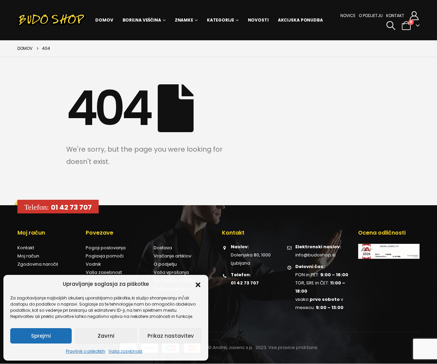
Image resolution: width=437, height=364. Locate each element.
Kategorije (220, 20)
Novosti (258, 20)
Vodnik (93, 264)
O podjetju (371, 15)
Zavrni (106, 335)
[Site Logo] (51, 20)
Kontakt (395, 15)
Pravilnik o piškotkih (85, 351)
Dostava (163, 247)
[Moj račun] (414, 15)
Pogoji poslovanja (106, 247)
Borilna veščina (142, 20)
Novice (347, 15)
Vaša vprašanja (171, 272)
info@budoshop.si (315, 255)
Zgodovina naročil (37, 264)
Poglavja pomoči (105, 256)
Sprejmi (41, 335)
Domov (104, 20)
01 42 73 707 (71, 207)
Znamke (184, 20)
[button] (198, 284)
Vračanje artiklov (172, 256)
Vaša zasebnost (125, 351)
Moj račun (28, 256)
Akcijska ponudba (300, 20)
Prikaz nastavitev (170, 335)
